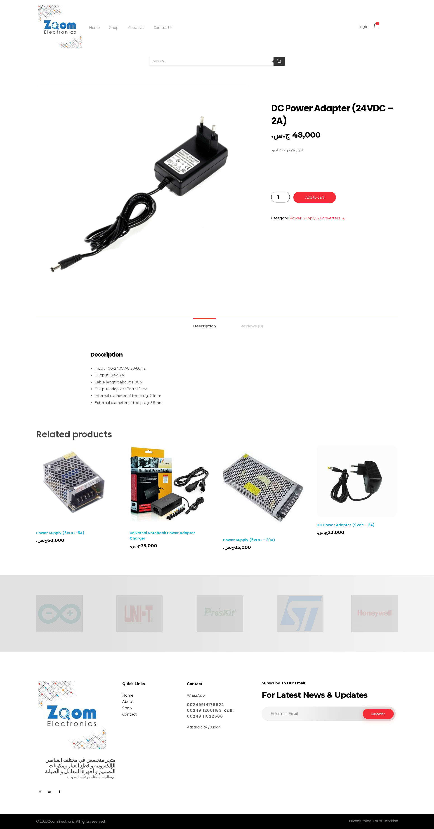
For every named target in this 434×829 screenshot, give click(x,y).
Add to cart (314, 197)
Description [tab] (204, 326)
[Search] (279, 61)
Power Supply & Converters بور (317, 218)
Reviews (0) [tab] (252, 326)
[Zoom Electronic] (60, 26)
